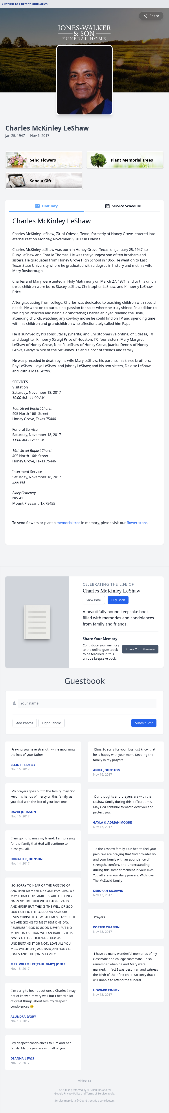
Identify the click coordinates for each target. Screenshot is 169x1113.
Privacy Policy (72, 1093)
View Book (93, 600)
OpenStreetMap (89, 1100)
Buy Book (118, 600)
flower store (137, 522)
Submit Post (144, 723)
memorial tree (68, 522)
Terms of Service (96, 1093)
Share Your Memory (140, 649)
